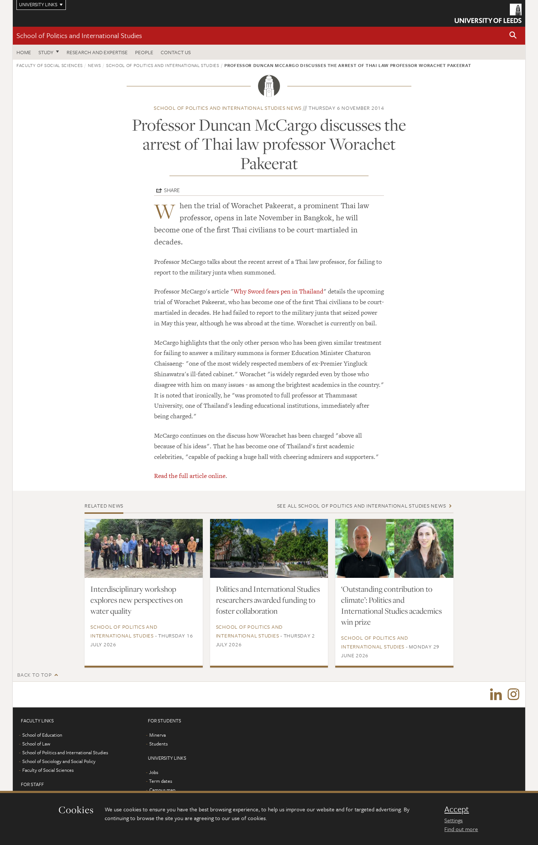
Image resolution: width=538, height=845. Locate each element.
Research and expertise (97, 52)
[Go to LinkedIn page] (496, 694)
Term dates (160, 781)
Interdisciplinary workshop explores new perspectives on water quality (136, 599)
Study (45, 52)
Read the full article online (189, 475)
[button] (513, 35)
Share (172, 190)
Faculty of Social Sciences (49, 65)
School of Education (42, 735)
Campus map (162, 789)
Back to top (34, 674)
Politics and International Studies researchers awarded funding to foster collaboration (268, 599)
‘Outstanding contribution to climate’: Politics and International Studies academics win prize (391, 605)
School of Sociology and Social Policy (59, 761)
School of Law (36, 743)
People (144, 52)
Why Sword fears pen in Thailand (278, 291)
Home (23, 52)
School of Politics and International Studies (79, 35)
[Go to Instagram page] (513, 694)
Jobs (153, 772)
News (94, 65)
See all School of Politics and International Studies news (361, 505)
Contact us (176, 52)
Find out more (461, 829)
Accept (456, 809)
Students (158, 743)
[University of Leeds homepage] (488, 13)
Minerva (157, 735)
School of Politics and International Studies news (228, 108)
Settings (453, 820)
